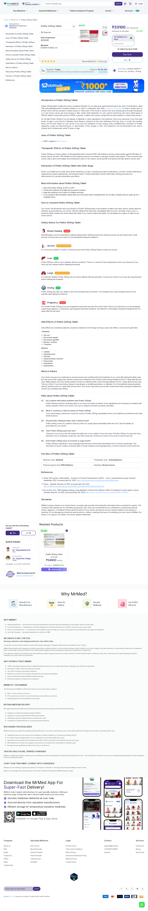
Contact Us (8, 856)
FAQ (5, 849)
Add (125, 60)
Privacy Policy (71, 846)
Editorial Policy (71, 859)
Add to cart (56, 569)
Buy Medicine (19, 11)
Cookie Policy (71, 862)
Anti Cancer (35, 846)
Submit (36, 889)
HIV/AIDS (34, 862)
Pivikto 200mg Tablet (29, 20)
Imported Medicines (47, 11)
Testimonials (8, 865)
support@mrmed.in (111, 846)
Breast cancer (61, 141)
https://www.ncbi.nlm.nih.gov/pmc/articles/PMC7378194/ (107, 492)
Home (6, 20)
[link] (6, 20)
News (6, 862)
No (30, 533)
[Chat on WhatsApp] (142, 905)
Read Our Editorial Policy (25, 575)
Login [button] (140, 4)
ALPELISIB (45, 40)
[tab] (104, 27)
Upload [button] (118, 4)
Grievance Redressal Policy (76, 856)
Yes (14, 533)
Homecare (140, 846)
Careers (107, 852)
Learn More (103, 72)
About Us (7, 846)
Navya (138, 849)
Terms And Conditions (74, 849)
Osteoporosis (36, 859)
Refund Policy (71, 852)
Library (108, 11)
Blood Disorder (36, 849)
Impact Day (140, 852)
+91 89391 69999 (110, 849)
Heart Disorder (36, 856)
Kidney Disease (36, 852)
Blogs (6, 852)
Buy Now (127, 54)
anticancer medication (113, 108)
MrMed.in (11, 896)
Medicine (14, 20)
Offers (6, 859)
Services (129, 11)
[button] (125, 3)
